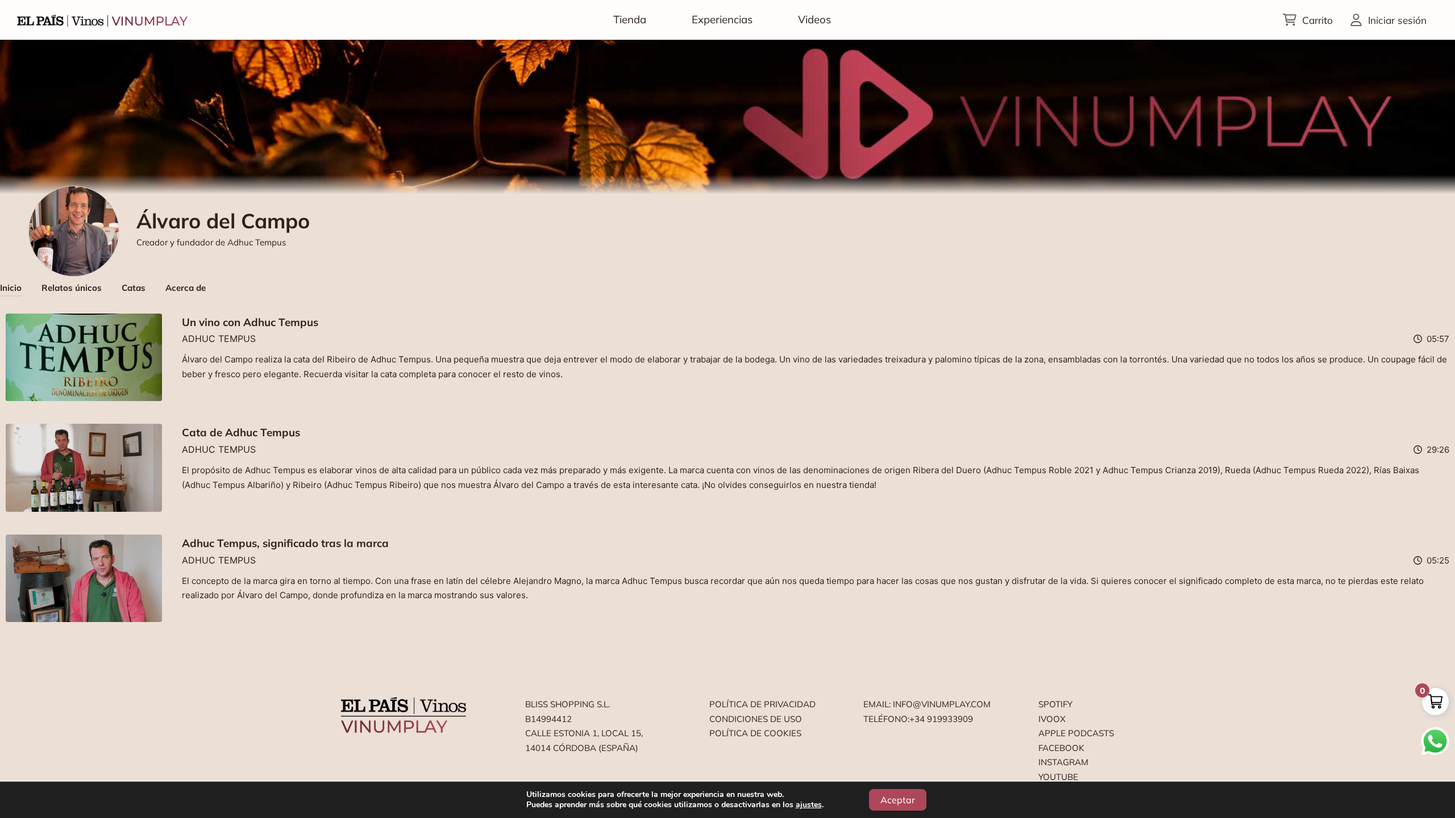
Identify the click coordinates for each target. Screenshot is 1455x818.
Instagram (1063, 762)
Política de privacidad (762, 704)
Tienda (629, 19)
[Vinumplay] (102, 19)
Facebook (1061, 747)
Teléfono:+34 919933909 (918, 718)
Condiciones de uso (755, 718)
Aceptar (897, 800)
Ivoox (1052, 718)
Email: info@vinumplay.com (927, 704)
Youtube (1058, 776)
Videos (814, 19)
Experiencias (722, 19)
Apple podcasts (1076, 733)
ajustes (809, 805)
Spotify (1055, 704)
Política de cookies (755, 733)
